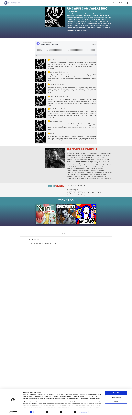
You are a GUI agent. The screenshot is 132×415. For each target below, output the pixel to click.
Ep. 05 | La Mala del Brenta (59, 72)
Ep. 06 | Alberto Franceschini (59, 60)
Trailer (52, 133)
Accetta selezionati (116, 397)
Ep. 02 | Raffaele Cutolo (58, 109)
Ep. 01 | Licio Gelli (56, 121)
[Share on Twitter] (62, 233)
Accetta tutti (116, 392)
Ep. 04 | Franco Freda (57, 84)
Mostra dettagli (83, 412)
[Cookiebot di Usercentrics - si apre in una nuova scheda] (13, 412)
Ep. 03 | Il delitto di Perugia (59, 96)
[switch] (46, 412)
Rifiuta (116, 401)
